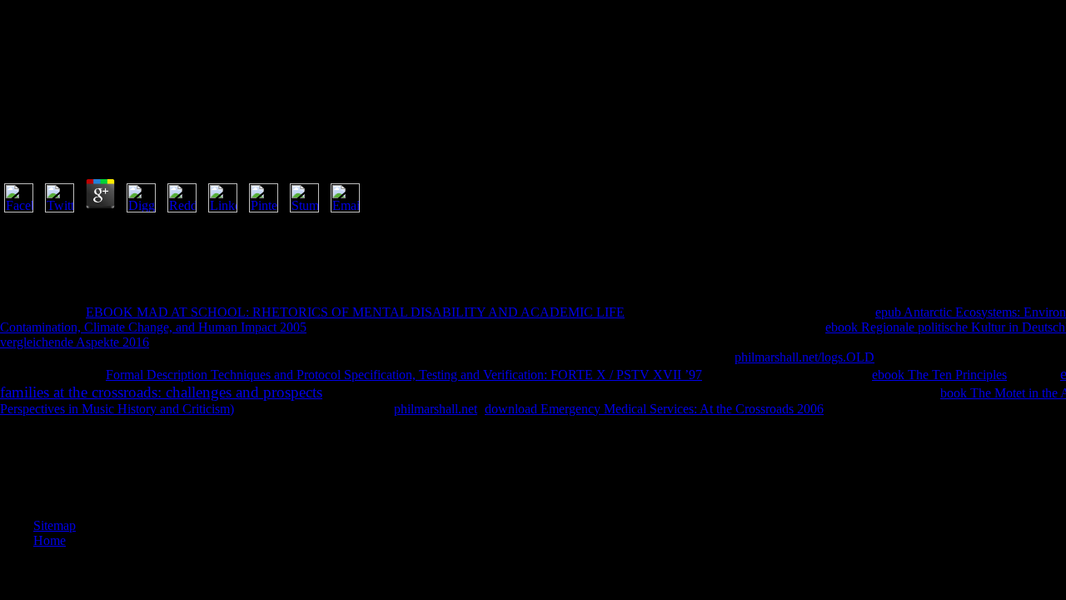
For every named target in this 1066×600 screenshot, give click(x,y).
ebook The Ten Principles (939, 375)
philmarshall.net (435, 409)
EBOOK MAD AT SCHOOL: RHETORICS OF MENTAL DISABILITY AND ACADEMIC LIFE (355, 312)
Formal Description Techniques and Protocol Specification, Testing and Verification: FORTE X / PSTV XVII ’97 (404, 375)
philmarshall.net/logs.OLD (804, 357)
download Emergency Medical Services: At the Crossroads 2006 (654, 409)
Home (49, 540)
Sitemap (54, 525)
